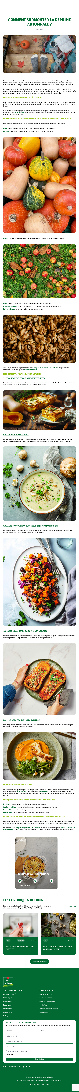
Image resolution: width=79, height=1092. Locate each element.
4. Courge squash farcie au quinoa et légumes (25, 631)
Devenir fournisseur (46, 994)
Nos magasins (8, 1001)
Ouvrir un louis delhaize (47, 1001)
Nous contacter (44, 1012)
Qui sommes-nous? (9, 994)
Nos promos (7, 1005)
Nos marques (7, 998)
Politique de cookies (42, 1081)
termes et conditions (21, 1051)
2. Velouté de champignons (16, 435)
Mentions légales (56, 1081)
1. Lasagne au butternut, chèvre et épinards (24, 378)
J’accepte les (17, 1051)
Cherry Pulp (45, 1084)
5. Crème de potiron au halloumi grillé (21, 720)
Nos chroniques (8, 1012)
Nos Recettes (7, 1009)
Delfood (44, 1005)
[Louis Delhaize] (21, 982)
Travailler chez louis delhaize (49, 1009)
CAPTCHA (9, 1054)
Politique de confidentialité (25, 1081)
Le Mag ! (6, 1016)
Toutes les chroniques (40, 962)
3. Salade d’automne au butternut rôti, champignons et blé (31, 526)
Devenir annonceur (46, 998)
